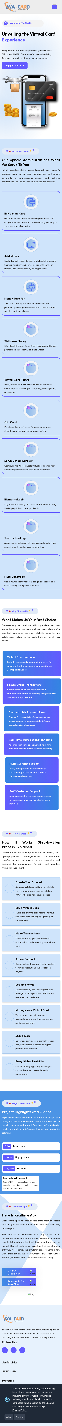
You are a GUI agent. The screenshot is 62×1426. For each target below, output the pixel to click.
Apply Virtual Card (15, 65)
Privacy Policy (19, 1410)
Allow (9, 1417)
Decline (19, 1417)
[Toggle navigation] (54, 7)
